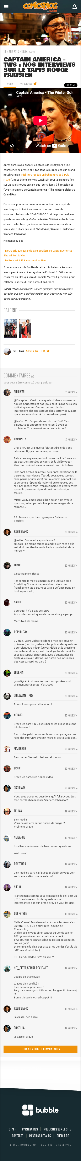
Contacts (17, 1136)
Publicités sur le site (57, 1129)
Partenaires (30, 1129)
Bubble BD (63, 1136)
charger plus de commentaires (40, 1049)
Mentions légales (40, 1136)
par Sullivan (26, 83)
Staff (12, 1129)
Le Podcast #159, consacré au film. (25, 260)
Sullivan (19, 351)
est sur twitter (35, 351)
